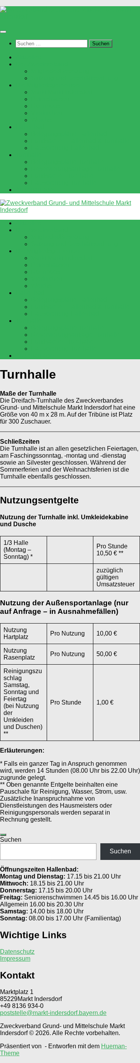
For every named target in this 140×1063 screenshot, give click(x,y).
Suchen (10, 839)
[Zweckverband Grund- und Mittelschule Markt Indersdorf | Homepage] (70, 16)
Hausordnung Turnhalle (63, 182)
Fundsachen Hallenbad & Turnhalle (80, 141)
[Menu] (3, 32)
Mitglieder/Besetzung (60, 71)
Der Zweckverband (42, 64)
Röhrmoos (45, 106)
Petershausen (50, 99)
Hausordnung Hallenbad (65, 148)
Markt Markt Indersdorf (61, 92)
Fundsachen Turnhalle (62, 175)
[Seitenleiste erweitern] (3, 835)
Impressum (15, 958)
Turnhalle (29, 155)
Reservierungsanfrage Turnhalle (75, 168)
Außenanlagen (36, 189)
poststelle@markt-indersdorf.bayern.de (53, 1013)
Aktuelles (28, 57)
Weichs (41, 120)
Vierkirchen (47, 113)
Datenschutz (17, 951)
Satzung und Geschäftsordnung (74, 78)
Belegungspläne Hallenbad (69, 134)
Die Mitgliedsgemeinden (49, 85)
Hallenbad (30, 127)
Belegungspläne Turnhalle (67, 162)
